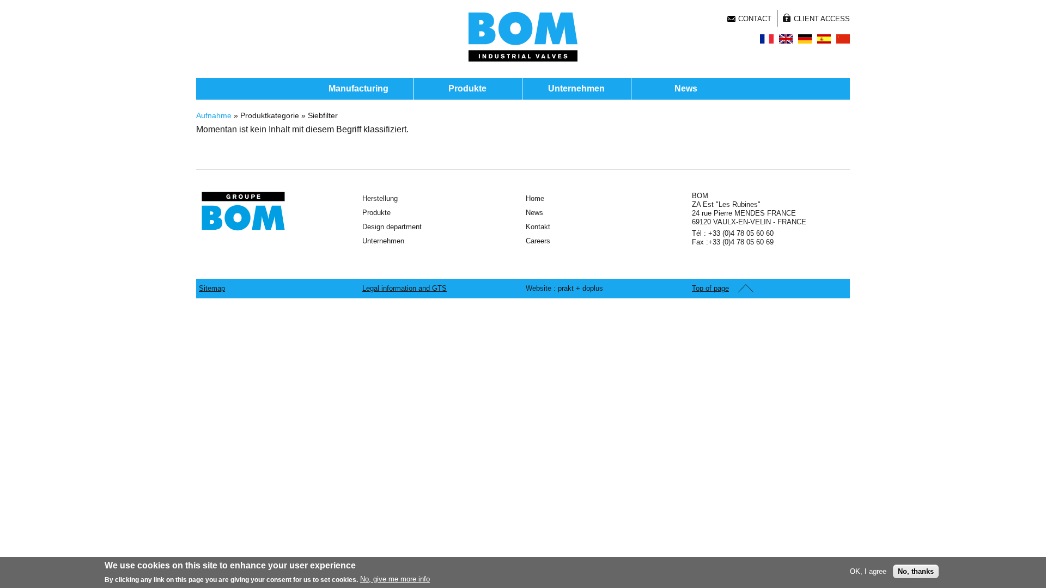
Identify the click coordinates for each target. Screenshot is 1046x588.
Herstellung (380, 198)
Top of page (710, 288)
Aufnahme (214, 115)
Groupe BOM (243, 211)
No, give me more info (395, 579)
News (685, 88)
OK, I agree (868, 571)
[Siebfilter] (805, 39)
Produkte (467, 88)
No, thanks (916, 571)
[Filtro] (824, 39)
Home (535, 198)
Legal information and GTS (404, 288)
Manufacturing (358, 88)
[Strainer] (786, 39)
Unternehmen (576, 88)
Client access (822, 19)
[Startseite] (523, 36)
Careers (538, 241)
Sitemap (212, 288)
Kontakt (538, 227)
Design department (392, 227)
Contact (754, 19)
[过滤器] (843, 39)
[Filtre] (767, 39)
